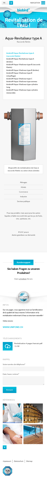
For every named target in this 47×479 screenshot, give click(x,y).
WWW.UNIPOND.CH (13, 327)
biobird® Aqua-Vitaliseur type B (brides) (22, 70)
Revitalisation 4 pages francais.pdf (28, 343)
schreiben (23, 279)
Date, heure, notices (11, 374)
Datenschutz (18, 461)
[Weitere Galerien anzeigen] (5, 447)
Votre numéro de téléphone (14, 364)
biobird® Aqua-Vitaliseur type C (19, 79)
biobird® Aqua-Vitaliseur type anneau (21, 81)
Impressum (7, 461)
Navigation (35, 3)
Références (9, 400)
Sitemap (29, 461)
